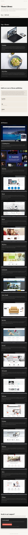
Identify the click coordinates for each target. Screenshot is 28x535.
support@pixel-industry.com (7, 524)
